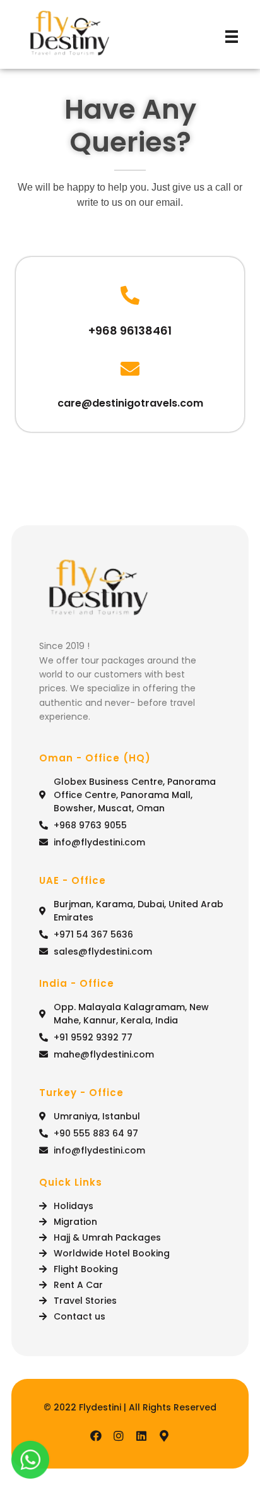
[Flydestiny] (69, 34)
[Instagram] (118, 1435)
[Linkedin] (141, 1435)
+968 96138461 (130, 330)
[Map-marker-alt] (164, 1435)
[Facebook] (96, 1435)
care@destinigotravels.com (130, 403)
